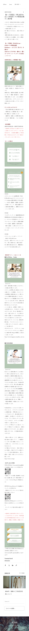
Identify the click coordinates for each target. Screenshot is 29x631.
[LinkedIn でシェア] (12, 565)
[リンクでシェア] (16, 565)
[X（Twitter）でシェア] (9, 565)
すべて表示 (21, 573)
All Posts (4, 4)
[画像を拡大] (8, 471)
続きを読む (17, 4)
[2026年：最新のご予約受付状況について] (14, 582)
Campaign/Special (9, 558)
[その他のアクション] (23, 12)
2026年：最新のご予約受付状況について (14, 593)
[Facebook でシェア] (5, 565)
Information (7, 560)
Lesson (10, 4)
